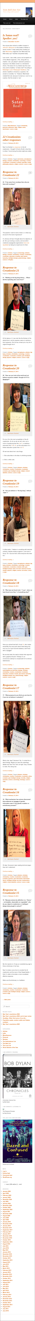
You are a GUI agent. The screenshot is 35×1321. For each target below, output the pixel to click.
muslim (5, 570)
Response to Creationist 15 (11, 891)
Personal (5, 1037)
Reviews (5, 1039)
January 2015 (7, 1272)
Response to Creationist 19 (11, 482)
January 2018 (7, 1226)
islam (14, 568)
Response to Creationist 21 (11, 269)
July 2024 (5, 1201)
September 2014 (7, 1280)
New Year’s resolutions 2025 (11, 1024)
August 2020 (6, 1215)
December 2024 (7, 1199)
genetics (10, 878)
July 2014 (5, 1284)
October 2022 (7, 1207)
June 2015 (6, 1264)
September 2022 (7, 1209)
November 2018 (7, 1224)
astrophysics (27, 159)
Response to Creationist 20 (11, 367)
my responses (17, 147)
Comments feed (7, 1175)
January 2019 (7, 1222)
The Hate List (24, 19)
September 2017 (7, 1230)
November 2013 (7, 1300)
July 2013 (5, 1309)
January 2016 (7, 1252)
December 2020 (7, 1213)
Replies (10, 260)
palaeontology (22, 258)
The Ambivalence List (18, 23)
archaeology (21, 253)
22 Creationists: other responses (12, 138)
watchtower (6, 129)
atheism (27, 253)
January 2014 (7, 1296)
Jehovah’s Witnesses (9, 47)
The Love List (6, 23)
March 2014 (6, 1292)
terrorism (24, 570)
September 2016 (7, 1242)
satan (24, 127)
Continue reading (8, 122)
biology (5, 160)
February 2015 (7, 1270)
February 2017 (7, 1232)
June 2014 (6, 1286)
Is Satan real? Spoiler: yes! (11, 37)
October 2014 (7, 1278)
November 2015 (7, 1256)
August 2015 (6, 1262)
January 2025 (7, 1197)
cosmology (23, 160)
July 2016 (5, 1246)
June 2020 (6, 1218)
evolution (18, 162)
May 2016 (5, 1250)
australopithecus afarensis (10, 670)
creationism (6, 162)
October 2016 (7, 1240)
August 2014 (6, 1282)
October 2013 (7, 1302)
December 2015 (7, 1254)
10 (23, 447)
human (25, 256)
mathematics (25, 880)
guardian (24, 162)
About (10, 19)
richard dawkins (11, 882)
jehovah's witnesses (8, 127)
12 (12, 445)
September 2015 (7, 1260)
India (16, 19)
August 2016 (6, 1244)
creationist (13, 162)
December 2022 (7, 1205)
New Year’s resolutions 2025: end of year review (17, 1016)
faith (23, 567)
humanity (5, 258)
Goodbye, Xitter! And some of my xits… (15, 1018)
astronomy (21, 159)
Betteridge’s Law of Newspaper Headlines (14, 70)
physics (11, 164)
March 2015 (6, 1268)
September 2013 (7, 1304)
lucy (14, 675)
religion (20, 127)
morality (23, 778)
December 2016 (7, 1236)
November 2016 (7, 1238)
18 (15, 445)
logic (16, 127)
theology (22, 779)
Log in (5, 1171)
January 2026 (7, 1191)
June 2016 (6, 1248)
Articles (10, 159)
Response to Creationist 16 (11, 791)
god (22, 256)
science (21, 164)
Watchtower (9, 51)
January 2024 (7, 1203)
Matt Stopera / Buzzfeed (13, 226)
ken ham (18, 568)
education (12, 256)
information (19, 878)
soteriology (16, 779)
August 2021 (6, 1211)
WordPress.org (7, 1177)
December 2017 (7, 1228)
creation (28, 160)
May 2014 (5, 1288)
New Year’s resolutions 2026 (11, 1014)
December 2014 (7, 1274)
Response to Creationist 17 (11, 686)
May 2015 (5, 1266)
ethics (30, 776)
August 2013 (6, 1306)
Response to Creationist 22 (11, 173)
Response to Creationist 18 (11, 581)
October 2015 (7, 1258)
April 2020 (6, 1220)
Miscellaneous (12, 125)
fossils (16, 674)
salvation (5, 779)
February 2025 (7, 1195)
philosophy (6, 164)
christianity (24, 125)
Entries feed (6, 1173)
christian (9, 160)
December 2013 (7, 1298)
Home (4, 19)
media (29, 162)
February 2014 (7, 1294)
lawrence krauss (26, 568)
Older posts (7, 999)
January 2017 (7, 1234)
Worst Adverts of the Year (10, 1047)
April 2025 (6, 1193)
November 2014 (7, 1276)
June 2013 (6, 1311)
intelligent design (13, 258)
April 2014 (6, 1290)
